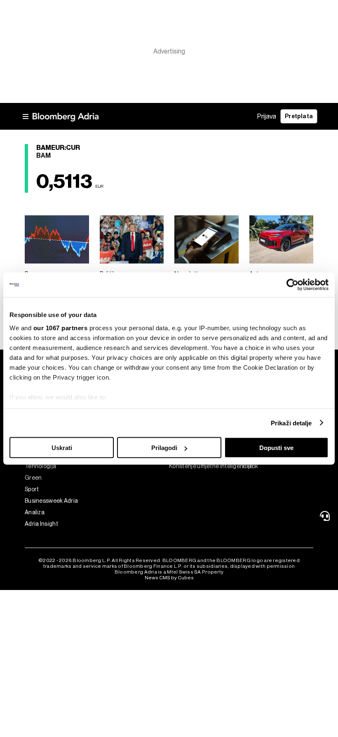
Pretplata (299, 116)
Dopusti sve (276, 447)
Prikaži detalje (291, 422)
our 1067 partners (60, 327)
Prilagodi (164, 447)
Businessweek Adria (51, 500)
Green (33, 477)
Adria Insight (41, 523)
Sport (32, 489)
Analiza (35, 512)
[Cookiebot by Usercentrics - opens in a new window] (292, 285)
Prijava (266, 116)
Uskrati (62, 447)
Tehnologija (40, 466)
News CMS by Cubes (169, 578)
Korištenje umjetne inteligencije (205, 466)
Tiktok (249, 466)
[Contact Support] (326, 516)
